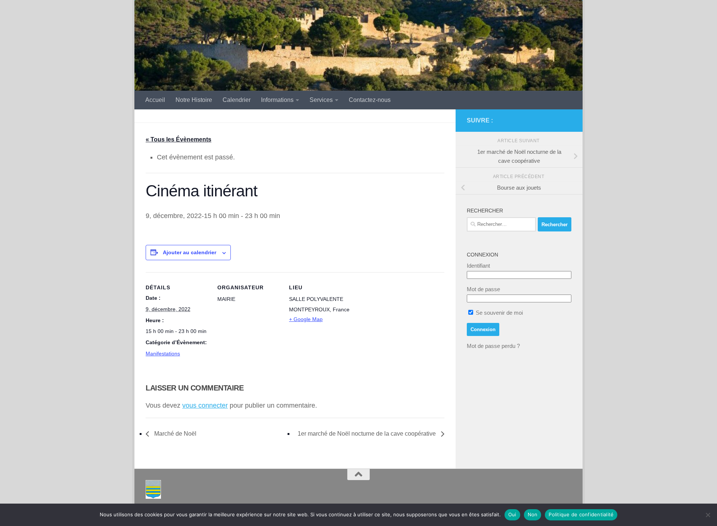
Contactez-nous (370, 100)
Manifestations (163, 354)
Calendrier (237, 100)
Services (321, 100)
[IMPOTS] (554, 121)
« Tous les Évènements (178, 139)
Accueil (155, 100)
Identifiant (478, 265)
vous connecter (205, 405)
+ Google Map (306, 319)
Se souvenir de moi (498, 312)
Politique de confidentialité (581, 514)
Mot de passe (483, 289)
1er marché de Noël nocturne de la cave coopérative (367, 433)
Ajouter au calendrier (189, 252)
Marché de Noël (174, 433)
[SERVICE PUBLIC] (566, 120)
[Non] (707, 515)
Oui (512, 514)
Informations (277, 100)
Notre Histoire (194, 100)
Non (533, 514)
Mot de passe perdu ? (493, 346)
